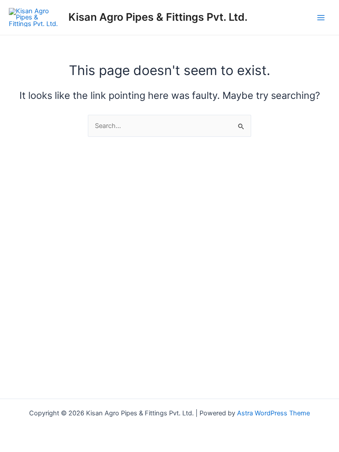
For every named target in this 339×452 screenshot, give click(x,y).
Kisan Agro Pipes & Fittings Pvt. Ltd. (158, 17)
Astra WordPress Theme (273, 413)
